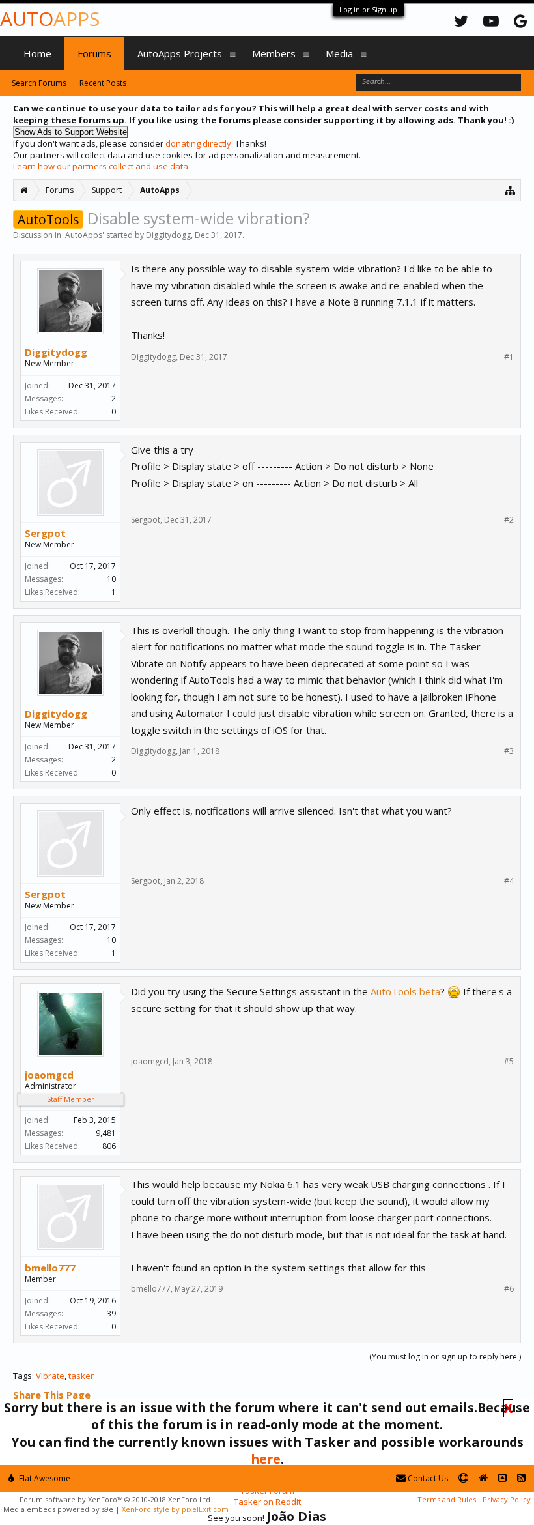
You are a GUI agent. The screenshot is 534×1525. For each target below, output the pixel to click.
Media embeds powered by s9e (58, 1509)
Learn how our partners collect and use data (100, 166)
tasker (81, 1376)
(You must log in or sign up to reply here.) (445, 1356)
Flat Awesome (43, 1478)
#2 (509, 520)
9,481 (106, 1133)
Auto (50, 18)
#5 (509, 1061)
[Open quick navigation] (510, 190)
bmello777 (50, 1267)
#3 (509, 751)
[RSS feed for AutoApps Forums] (521, 1478)
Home (37, 53)
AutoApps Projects (179, 53)
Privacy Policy (507, 1499)
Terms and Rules (446, 1499)
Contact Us (427, 1478)
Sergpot (45, 533)
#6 (509, 1289)
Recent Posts (102, 83)
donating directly (198, 143)
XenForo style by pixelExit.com (175, 1509)
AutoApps (83, 234)
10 (111, 579)
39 (111, 1313)
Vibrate (50, 1376)
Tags (22, 1376)
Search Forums (39, 83)
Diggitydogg (168, 234)
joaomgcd (49, 1074)
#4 (509, 881)
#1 (509, 357)
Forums (94, 53)
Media (339, 53)
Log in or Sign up (368, 9)
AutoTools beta (405, 991)
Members (274, 53)
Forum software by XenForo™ (116, 1499)
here (266, 1459)
